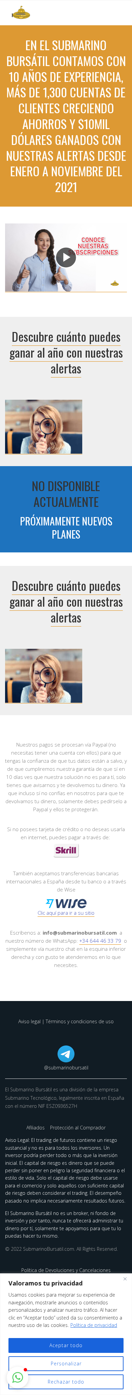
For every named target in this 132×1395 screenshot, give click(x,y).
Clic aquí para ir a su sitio (66, 912)
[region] (66, 1334)
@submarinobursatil (66, 1067)
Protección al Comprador (78, 1127)
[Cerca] (125, 1279)
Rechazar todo (66, 1381)
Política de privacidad (93, 1325)
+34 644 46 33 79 (100, 940)
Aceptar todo (66, 1345)
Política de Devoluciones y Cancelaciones (66, 1270)
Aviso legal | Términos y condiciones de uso (66, 1021)
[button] (17, 1377)
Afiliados (36, 1127)
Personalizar (66, 1363)
